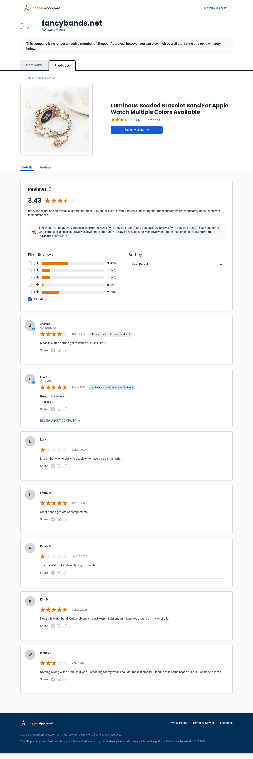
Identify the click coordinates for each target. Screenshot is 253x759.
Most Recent (140, 264)
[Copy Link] (65, 350)
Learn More (59, 236)
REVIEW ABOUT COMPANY (58, 420)
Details (27, 167)
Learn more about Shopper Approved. (100, 734)
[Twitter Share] (59, 350)
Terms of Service (203, 723)
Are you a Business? (215, 7)
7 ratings (153, 120)
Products (62, 65)
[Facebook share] (53, 350)
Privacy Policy (178, 723)
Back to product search (41, 78)
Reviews (45, 167)
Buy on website (134, 129)
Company (34, 65)
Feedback (226, 723)
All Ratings (41, 299)
